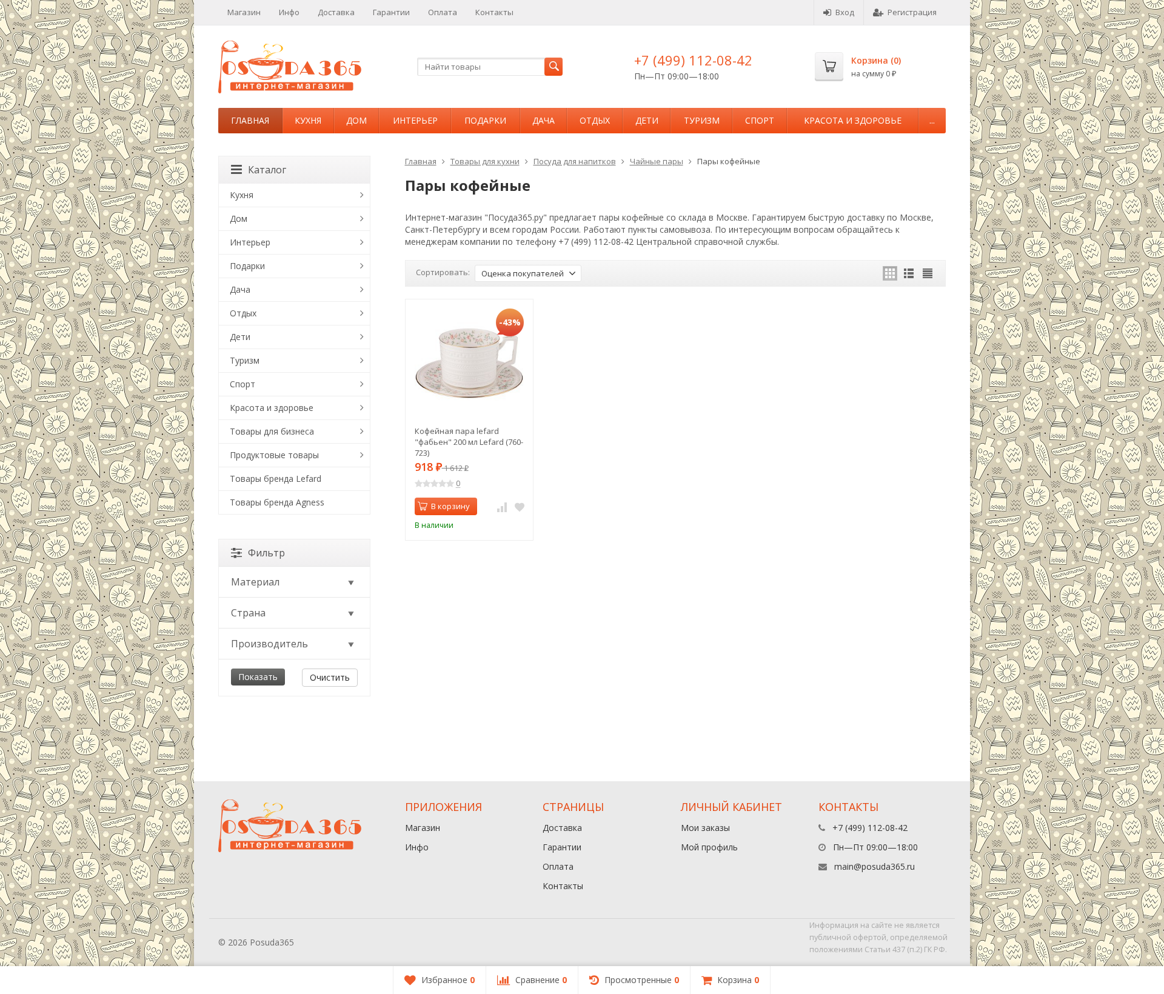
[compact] (927, 273)
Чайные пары (656, 161)
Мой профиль (709, 847)
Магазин (244, 12)
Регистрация (912, 12)
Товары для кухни (485, 161)
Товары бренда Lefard (275, 478)
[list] (908, 273)
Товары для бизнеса (272, 431)
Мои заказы (705, 827)
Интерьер (415, 120)
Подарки (485, 120)
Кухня (308, 120)
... (932, 120)
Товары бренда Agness (277, 502)
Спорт (759, 120)
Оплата (442, 12)
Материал (255, 582)
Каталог (267, 169)
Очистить (330, 677)
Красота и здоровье (852, 120)
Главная (250, 120)
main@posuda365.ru (874, 866)
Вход (844, 12)
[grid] (890, 273)
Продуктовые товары (274, 455)
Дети (646, 120)
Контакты (494, 12)
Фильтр (266, 552)
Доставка (336, 12)
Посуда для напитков (575, 161)
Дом (356, 120)
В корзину (450, 506)
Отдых (595, 120)
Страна (248, 613)
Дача (543, 120)
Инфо (289, 12)
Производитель (269, 644)
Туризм (702, 120)
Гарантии (391, 12)
